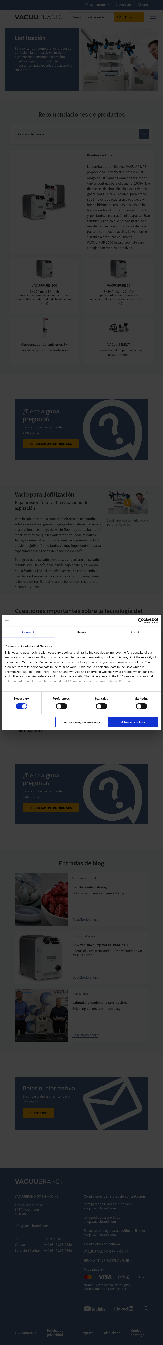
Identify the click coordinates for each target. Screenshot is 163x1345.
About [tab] (134, 632)
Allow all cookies (133, 722)
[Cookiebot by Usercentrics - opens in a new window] (141, 621)
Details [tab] (81, 632)
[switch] (61, 706)
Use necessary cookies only (80, 722)
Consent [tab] (28, 632)
